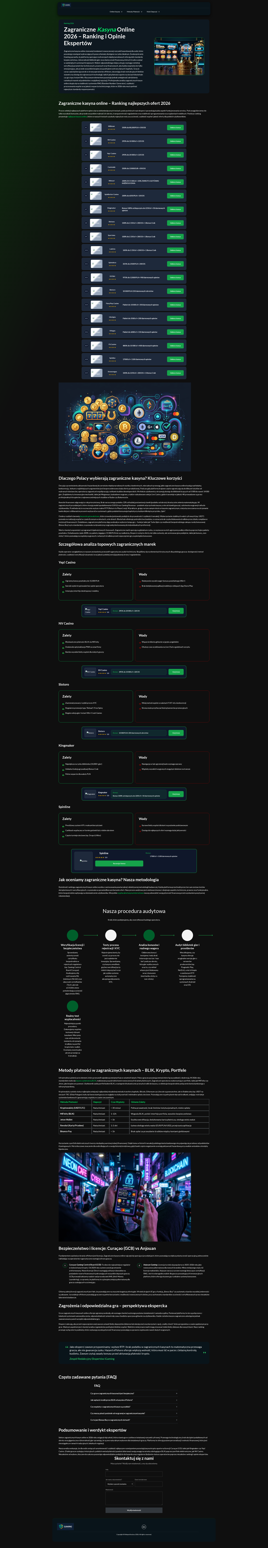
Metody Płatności (133, 12)
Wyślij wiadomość (134, 1510)
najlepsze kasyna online (77, 116)
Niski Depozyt (152, 12)
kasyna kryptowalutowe (89, 516)
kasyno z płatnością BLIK (86, 1081)
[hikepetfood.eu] (66, 5)
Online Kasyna (115, 12)
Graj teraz (176, 611)
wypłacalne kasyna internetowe (131, 893)
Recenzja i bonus (119, 863)
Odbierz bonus (175, 127)
